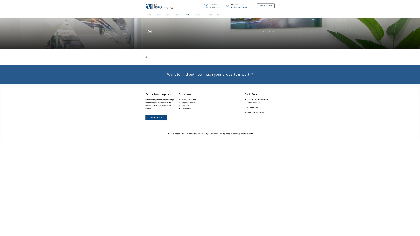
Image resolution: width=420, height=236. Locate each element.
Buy (158, 15)
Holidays (188, 15)
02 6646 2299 (214, 7)
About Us (185, 106)
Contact (209, 15)
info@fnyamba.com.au (239, 7)
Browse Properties (188, 100)
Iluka (218, 15)
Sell (167, 15)
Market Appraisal (265, 6)
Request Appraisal (188, 103)
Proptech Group (247, 133)
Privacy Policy (225, 133)
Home (150, 15)
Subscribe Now (156, 117)
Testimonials (186, 109)
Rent (176, 15)
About (198, 15)
